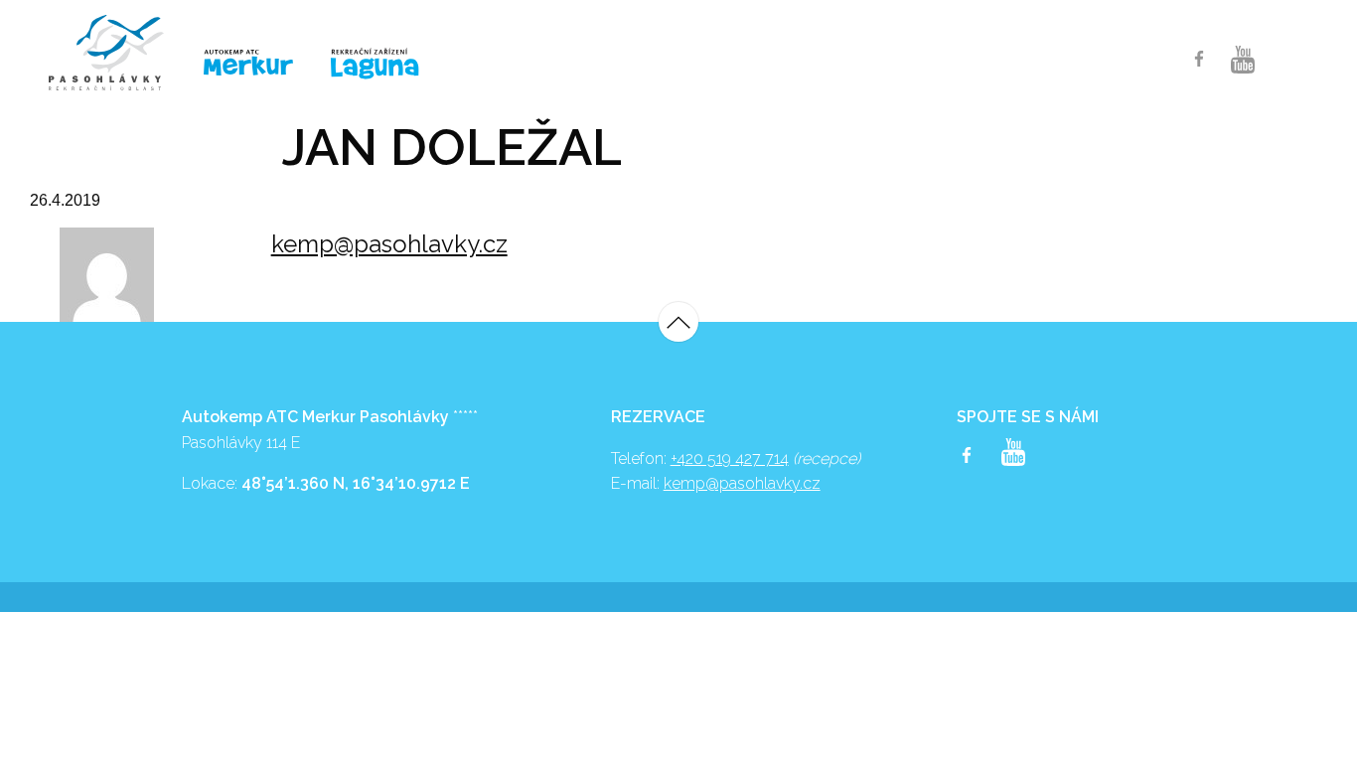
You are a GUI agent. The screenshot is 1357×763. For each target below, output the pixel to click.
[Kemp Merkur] (251, 63)
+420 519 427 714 (730, 458)
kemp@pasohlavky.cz (389, 243)
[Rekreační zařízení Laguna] (387, 64)
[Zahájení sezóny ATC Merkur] (116, 52)
